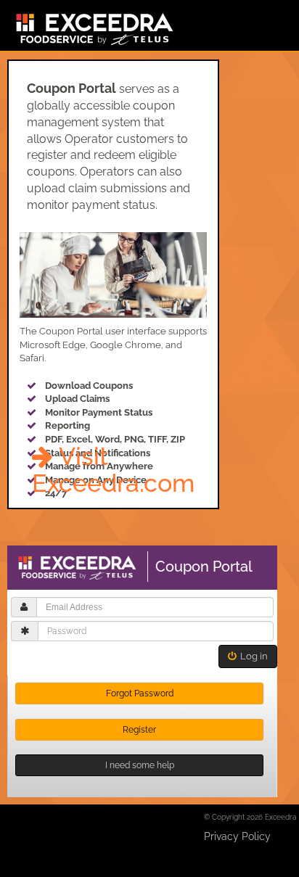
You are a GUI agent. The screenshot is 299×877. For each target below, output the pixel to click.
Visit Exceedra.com (113, 470)
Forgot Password (139, 693)
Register (139, 730)
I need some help (139, 765)
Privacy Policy (237, 836)
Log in (252, 656)
